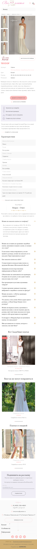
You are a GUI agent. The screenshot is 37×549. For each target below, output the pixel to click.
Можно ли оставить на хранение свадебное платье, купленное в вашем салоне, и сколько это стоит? (16, 246)
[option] (4, 22)
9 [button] (21, 374)
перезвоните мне (18, 520)
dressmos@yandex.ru (19, 511)
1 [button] (14, 374)
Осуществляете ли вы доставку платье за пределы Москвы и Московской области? (15, 264)
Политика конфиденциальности (22, 541)
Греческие (31, 70)
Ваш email (5, 485)
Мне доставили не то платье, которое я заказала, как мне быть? (14, 324)
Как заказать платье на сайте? (11, 259)
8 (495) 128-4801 (19, 505)
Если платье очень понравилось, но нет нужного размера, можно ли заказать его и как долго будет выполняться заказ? (16, 254)
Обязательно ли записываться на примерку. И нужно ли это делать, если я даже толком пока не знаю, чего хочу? (16, 277)
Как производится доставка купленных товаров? (14, 283)
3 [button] (16, 374)
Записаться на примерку (19, 101)
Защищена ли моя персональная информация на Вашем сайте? (12, 270)
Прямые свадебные (21, 70)
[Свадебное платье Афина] (22, 35)
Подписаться (18, 493)
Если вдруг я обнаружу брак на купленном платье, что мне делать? (16, 319)
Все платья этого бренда (27, 58)
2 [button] (15, 374)
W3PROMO (22, 547)
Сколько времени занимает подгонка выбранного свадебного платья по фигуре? (16, 289)
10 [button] (22, 374)
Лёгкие (13, 70)
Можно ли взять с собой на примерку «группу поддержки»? (14, 295)
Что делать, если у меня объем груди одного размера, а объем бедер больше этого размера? (16, 302)
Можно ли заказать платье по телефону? (15, 221)
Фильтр (5, 9)
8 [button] (20, 374)
